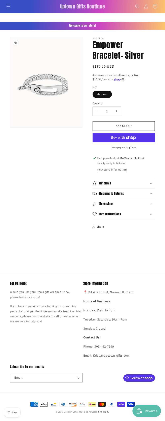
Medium (102, 94)
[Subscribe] (77, 377)
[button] (8, 6)
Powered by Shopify (99, 411)
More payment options (123, 147)
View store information (112, 169)
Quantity (98, 103)
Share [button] (100, 226)
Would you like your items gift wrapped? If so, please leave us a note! (40, 294)
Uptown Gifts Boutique (76, 411)
